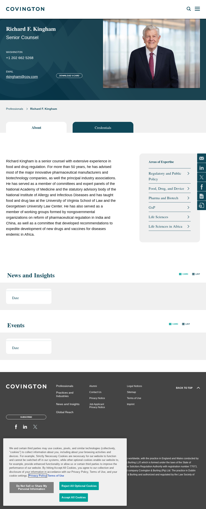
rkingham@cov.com (22, 77)
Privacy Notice (97, 398)
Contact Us (95, 392)
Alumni (93, 386)
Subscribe (26, 417)
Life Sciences (158, 216)
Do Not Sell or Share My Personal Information (31, 487)
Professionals (14, 108)
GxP (152, 207)
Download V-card (69, 76)
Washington (14, 52)
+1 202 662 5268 (19, 58)
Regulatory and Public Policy (165, 176)
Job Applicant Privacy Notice (97, 406)
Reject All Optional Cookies (79, 485)
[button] (183, 274)
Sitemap (131, 392)
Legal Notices (134, 386)
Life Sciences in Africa (165, 226)
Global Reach (64, 412)
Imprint (130, 404)
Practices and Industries (64, 394)
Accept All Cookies (73, 497)
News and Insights (67, 404)
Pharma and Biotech (163, 197)
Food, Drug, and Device (166, 188)
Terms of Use (134, 398)
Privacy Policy (38, 475)
